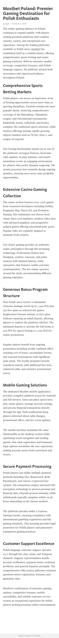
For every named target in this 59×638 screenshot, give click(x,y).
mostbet (35, 49)
